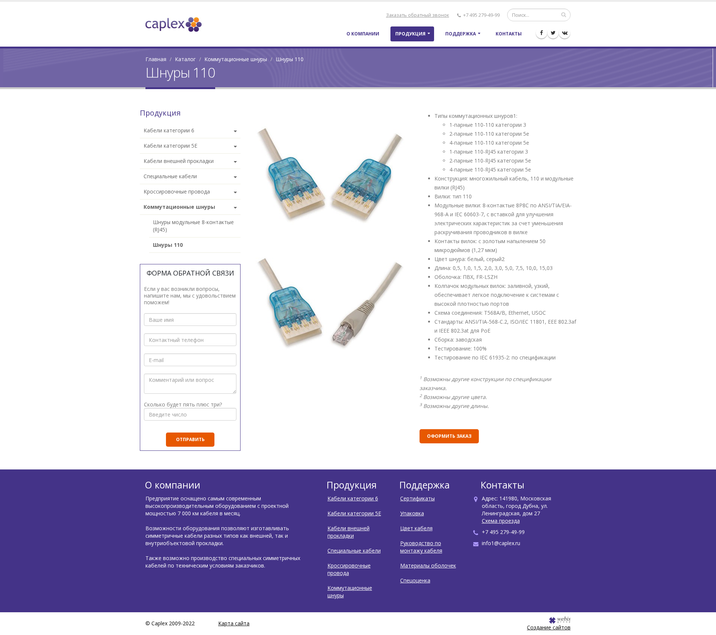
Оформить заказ (449, 436)
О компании (362, 34)
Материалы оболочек (428, 565)
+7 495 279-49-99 (481, 15)
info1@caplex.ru (501, 543)
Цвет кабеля (416, 528)
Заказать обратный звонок (417, 15)
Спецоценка (415, 580)
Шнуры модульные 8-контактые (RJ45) (193, 226)
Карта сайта (233, 623)
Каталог (185, 59)
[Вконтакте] (564, 32)
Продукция (410, 34)
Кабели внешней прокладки (348, 532)
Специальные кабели (354, 550)
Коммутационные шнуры (235, 59)
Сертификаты (417, 498)
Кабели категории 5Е (354, 513)
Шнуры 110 (168, 244)
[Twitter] (553, 32)
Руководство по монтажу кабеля (421, 547)
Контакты (509, 34)
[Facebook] (541, 32)
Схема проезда (501, 520)
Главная (155, 59)
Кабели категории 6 (352, 498)
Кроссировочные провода (349, 569)
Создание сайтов (549, 627)
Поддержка (460, 34)
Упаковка (412, 513)
